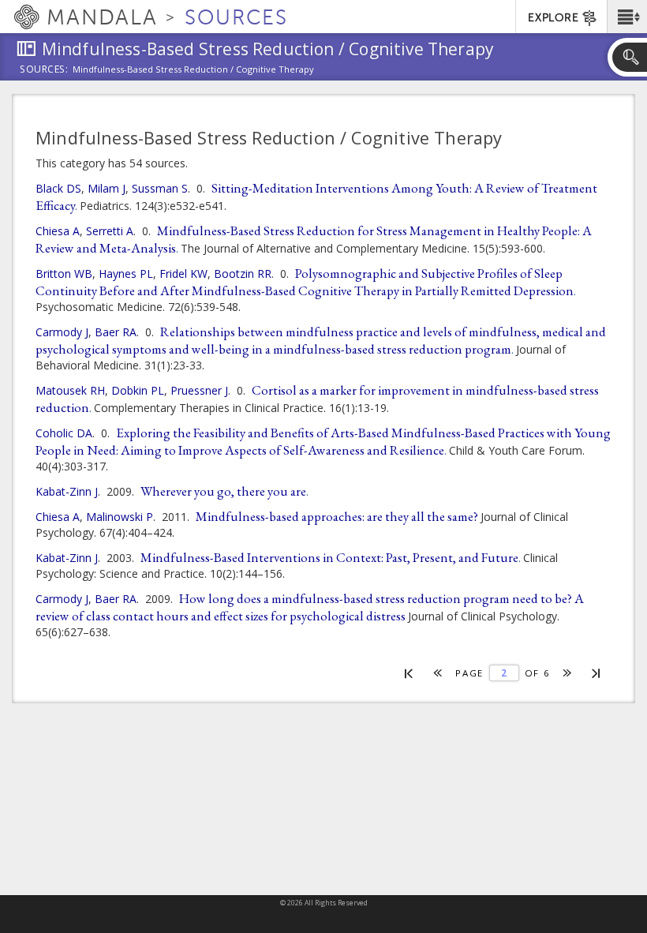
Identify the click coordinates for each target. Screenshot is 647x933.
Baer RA (116, 331)
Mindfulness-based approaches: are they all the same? (337, 516)
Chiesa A (58, 230)
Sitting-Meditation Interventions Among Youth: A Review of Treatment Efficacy (316, 196)
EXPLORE (553, 18)
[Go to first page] (409, 672)
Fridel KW (183, 273)
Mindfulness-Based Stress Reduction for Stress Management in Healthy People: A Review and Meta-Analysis (314, 239)
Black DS (58, 188)
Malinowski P (119, 516)
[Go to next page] (567, 673)
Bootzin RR (242, 273)
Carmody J (62, 331)
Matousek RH (70, 390)
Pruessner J (199, 390)
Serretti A (109, 230)
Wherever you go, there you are (223, 491)
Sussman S (160, 188)
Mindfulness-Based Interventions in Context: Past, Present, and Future (329, 557)
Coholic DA (64, 432)
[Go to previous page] (438, 673)
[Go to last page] (597, 672)
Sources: (44, 70)
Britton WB (64, 273)
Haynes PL (126, 273)
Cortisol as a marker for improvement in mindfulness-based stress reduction (317, 398)
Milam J (106, 188)
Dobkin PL (137, 390)
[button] (627, 16)
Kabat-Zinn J (67, 491)
